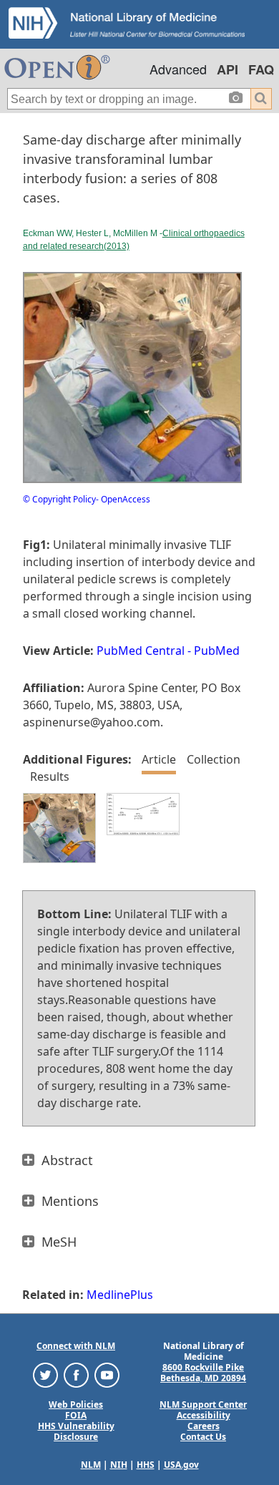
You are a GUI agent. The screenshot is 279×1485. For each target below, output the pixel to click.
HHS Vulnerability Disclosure (76, 1431)
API (227, 69)
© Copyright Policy (59, 499)
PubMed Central (141, 650)
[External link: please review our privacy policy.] (45, 1374)
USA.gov (181, 1465)
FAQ (261, 69)
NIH (118, 1465)
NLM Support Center (203, 1404)
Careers (203, 1426)
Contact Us (203, 1437)
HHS (146, 1465)
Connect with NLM (75, 1346)
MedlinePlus (120, 1295)
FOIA (76, 1415)
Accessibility (203, 1415)
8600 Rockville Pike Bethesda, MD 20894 (203, 1372)
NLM (91, 1465)
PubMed (217, 650)
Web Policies (76, 1404)
